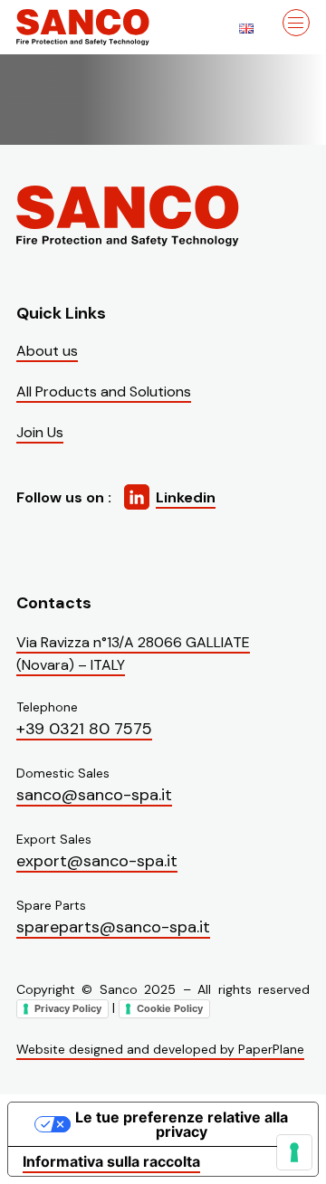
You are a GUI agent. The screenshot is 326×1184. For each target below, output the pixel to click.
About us (47, 350)
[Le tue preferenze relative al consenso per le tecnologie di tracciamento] (294, 1152)
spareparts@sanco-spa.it (113, 927)
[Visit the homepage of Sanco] (106, 27)
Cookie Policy (170, 1008)
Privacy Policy (67, 1008)
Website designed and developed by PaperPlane (160, 1049)
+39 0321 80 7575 (84, 729)
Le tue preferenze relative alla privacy (181, 1124)
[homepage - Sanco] (129, 216)
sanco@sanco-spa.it (94, 795)
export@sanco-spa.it (96, 861)
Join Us (39, 432)
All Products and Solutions (103, 391)
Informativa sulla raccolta (111, 1161)
